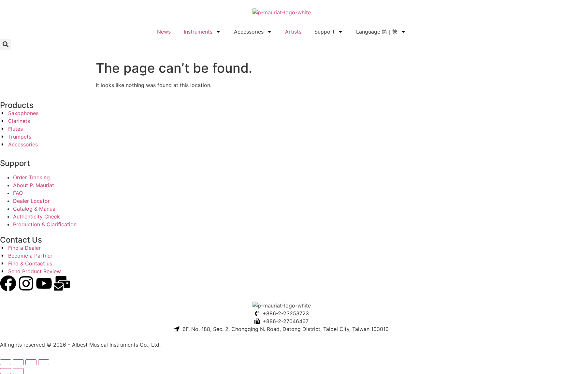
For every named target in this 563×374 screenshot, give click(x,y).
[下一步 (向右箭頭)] (18, 371)
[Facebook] (8, 283)
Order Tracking (31, 177)
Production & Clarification (45, 224)
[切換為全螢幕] (18, 362)
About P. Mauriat (33, 185)
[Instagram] (26, 283)
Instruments (198, 31)
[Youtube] (44, 283)
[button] (5, 44)
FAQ (18, 193)
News (164, 31)
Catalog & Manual (35, 208)
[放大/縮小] (5, 362)
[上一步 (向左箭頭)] (5, 371)
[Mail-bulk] (62, 283)
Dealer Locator (31, 201)
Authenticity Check (36, 216)
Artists (293, 31)
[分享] (30, 362)
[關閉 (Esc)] (43, 362)
